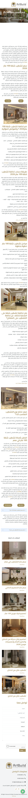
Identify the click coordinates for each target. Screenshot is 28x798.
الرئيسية (21, 18)
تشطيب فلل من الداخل (16, 670)
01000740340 (20, 778)
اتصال (21, 101)
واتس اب (8, 101)
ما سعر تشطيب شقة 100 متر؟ (17, 510)
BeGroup (14, 796)
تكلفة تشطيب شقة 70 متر (21, 383)
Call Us (21, 505)
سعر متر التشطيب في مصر (15, 561)
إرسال (21, 750)
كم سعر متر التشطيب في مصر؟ (17, 530)
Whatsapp (8, 505)
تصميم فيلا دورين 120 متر (15, 613)
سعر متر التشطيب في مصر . (21, 220)
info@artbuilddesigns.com (18, 782)
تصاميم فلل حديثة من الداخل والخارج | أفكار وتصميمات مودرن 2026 (14, 642)
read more (22, 565)
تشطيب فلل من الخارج (17, 696)
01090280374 (20, 775)
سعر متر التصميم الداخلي (15, 587)
